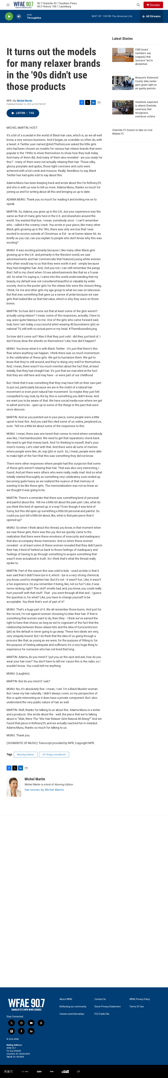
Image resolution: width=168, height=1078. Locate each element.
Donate (155, 5)
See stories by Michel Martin (44, 790)
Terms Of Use (136, 1006)
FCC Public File (101, 1014)
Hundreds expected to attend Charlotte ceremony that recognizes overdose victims (146, 109)
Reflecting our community (73, 1006)
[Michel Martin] (14, 787)
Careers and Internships (72, 1014)
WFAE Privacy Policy (139, 999)
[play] (9, 16)
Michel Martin (24, 100)
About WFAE (66, 999)
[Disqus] (84, 859)
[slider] (24, 16)
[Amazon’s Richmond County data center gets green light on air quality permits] (123, 83)
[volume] (19, 16)
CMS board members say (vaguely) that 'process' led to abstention (144, 57)
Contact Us (100, 999)
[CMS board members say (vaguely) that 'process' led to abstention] (123, 55)
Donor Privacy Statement (107, 1006)
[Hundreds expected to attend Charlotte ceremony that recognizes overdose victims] (123, 107)
